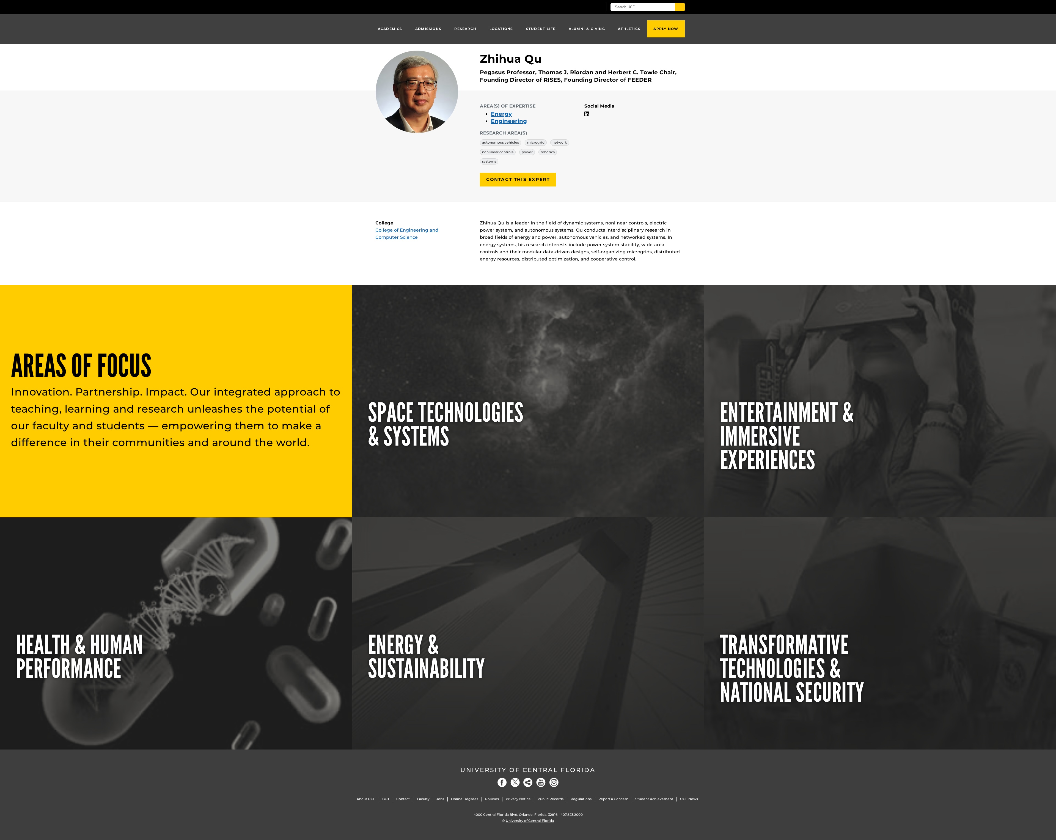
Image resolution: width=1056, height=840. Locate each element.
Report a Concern (613, 799)
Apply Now (665, 29)
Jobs (440, 799)
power (527, 152)
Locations (501, 29)
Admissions (428, 29)
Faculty (423, 799)
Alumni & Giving (587, 29)
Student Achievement (654, 799)
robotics (548, 152)
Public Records (550, 799)
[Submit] (680, 7)
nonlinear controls (497, 152)
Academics (390, 29)
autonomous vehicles (500, 142)
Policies (492, 799)
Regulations (581, 799)
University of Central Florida (528, 770)
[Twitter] (515, 782)
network (559, 142)
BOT (385, 799)
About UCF (366, 799)
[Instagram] (554, 782)
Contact (403, 799)
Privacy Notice (518, 799)
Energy (501, 114)
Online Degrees (464, 799)
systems (489, 161)
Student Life (541, 29)
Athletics (629, 29)
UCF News (689, 799)
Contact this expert (518, 179)
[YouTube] (541, 782)
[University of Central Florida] (415, 6)
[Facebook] (502, 782)
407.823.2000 (571, 814)
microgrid (535, 142)
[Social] (528, 782)
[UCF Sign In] (585, 7)
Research (465, 29)
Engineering (509, 121)
